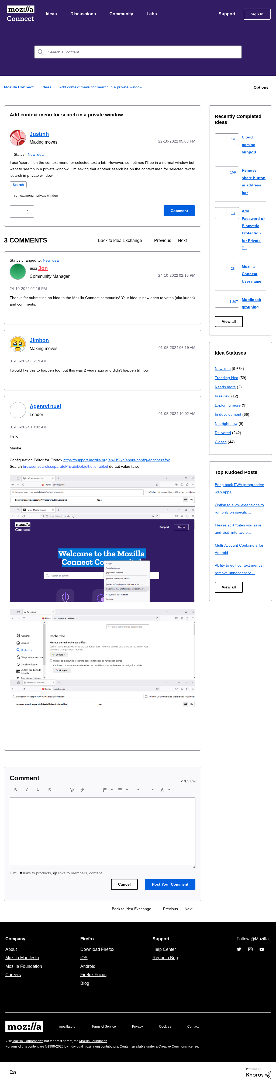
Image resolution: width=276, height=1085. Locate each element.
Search (19, 185)
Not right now (227, 423)
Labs (153, 14)
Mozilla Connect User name (252, 274)
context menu (26, 196)
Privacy (143, 1027)
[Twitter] (239, 949)
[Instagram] (250, 949)
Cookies (171, 1027)
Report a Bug (164, 958)
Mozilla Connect (20, 14)
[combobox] (138, 52)
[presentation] (15, 790)
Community (122, 14)
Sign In (257, 14)
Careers (12, 974)
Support (226, 14)
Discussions (84, 14)
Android (87, 966)
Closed (221, 442)
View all (229, 322)
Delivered (223, 433)
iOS (82, 958)
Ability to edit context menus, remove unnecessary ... (240, 573)
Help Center (163, 949)
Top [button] (14, 1072)
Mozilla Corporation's (30, 1041)
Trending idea (227, 378)
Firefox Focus (93, 974)
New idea (36, 154)
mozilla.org (68, 1027)
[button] (16, 211)
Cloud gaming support (249, 144)
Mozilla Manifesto (23, 958)
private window (51, 196)
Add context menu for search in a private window (61, 115)
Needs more (226, 387)
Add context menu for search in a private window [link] (103, 87)
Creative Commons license (194, 1047)
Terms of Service (106, 1027)
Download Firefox (97, 949)
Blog (83, 983)
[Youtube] (261, 949)
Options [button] (260, 87)
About (11, 949)
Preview (188, 781)
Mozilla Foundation (24, 966)
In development (229, 414)
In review (223, 396)
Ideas (51, 14)
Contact (200, 1027)
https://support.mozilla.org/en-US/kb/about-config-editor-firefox (127, 460)
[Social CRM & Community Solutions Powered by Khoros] (258, 1073)
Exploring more (228, 405)
